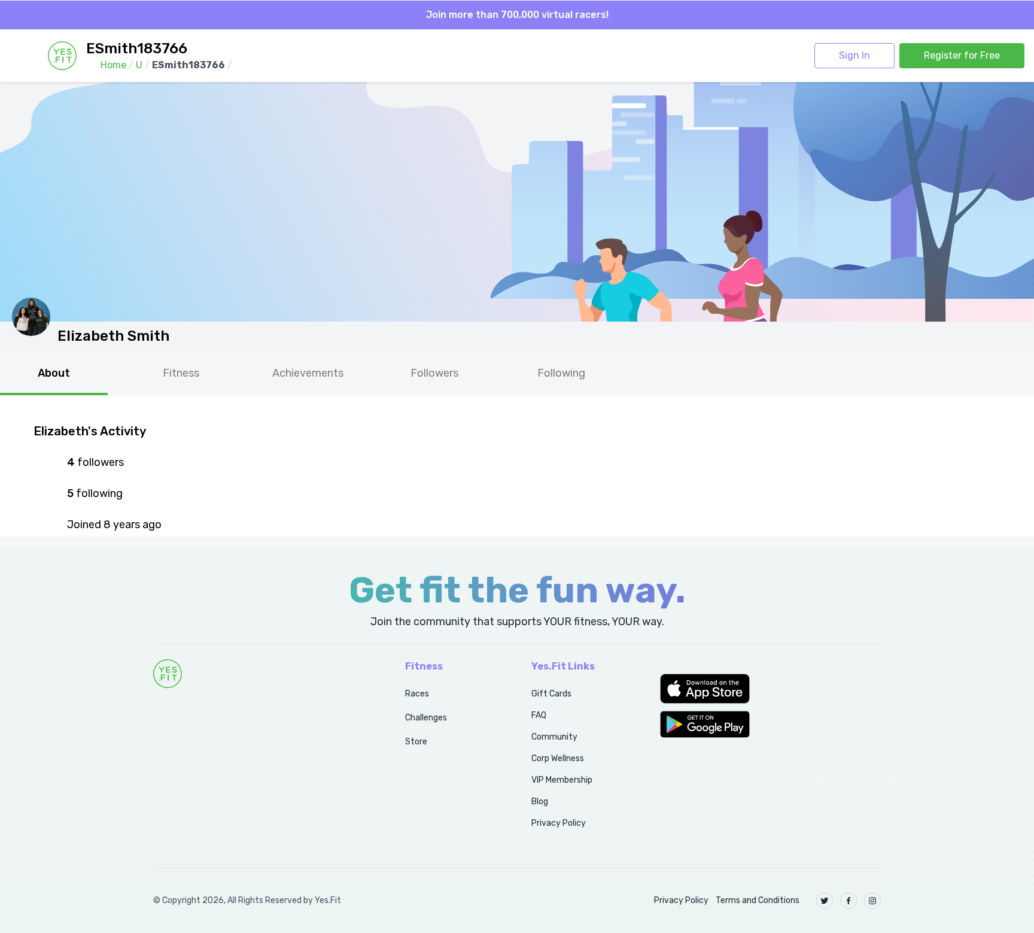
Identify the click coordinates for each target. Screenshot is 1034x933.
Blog (539, 801)
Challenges (426, 718)
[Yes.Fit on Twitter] (824, 900)
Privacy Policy (558, 823)
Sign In (854, 55)
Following (561, 373)
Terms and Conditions (757, 900)
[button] (770, 689)
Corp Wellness (557, 758)
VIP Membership (561, 780)
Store (416, 742)
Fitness (181, 373)
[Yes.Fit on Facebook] (848, 900)
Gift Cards (551, 694)
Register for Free (962, 55)
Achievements (307, 373)
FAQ (538, 715)
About (54, 373)
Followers (434, 373)
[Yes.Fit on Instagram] (872, 900)
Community (554, 737)
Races (417, 694)
